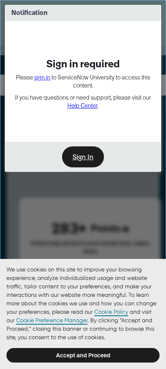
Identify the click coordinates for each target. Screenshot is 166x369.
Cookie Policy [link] (111, 312)
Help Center (82, 105)
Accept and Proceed (83, 355)
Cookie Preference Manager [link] (51, 320)
